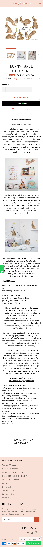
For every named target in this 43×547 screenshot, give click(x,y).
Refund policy (8, 494)
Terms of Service (9, 465)
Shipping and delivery (11, 480)
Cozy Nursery (12, 540)
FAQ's (4, 483)
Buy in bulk (6, 487)
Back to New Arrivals (23, 441)
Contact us (6, 498)
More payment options (21, 109)
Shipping (17, 79)
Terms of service (9, 490)
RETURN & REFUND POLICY (14, 476)
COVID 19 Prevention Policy (14, 472)
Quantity (5, 84)
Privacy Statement (10, 469)
